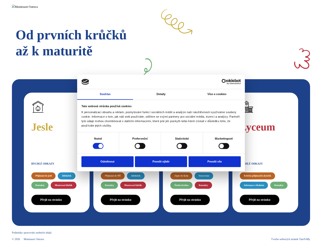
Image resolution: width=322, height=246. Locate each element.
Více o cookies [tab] (216, 94)
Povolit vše (214, 161)
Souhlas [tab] (105, 94)
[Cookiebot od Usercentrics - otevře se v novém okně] (224, 82)
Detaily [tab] (161, 94)
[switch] (140, 146)
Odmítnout (107, 161)
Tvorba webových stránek (290, 239)
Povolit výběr (161, 161)
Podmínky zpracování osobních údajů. (32, 232)
